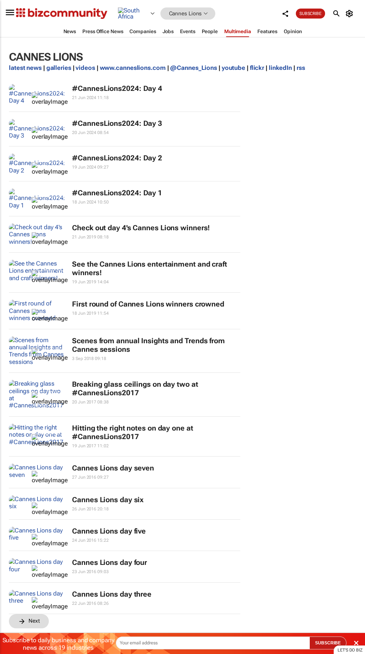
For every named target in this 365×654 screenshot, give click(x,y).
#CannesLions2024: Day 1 (117, 193)
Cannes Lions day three (111, 594)
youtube (233, 67)
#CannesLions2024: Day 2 (117, 158)
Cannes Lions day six (108, 499)
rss (301, 67)
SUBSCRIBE (328, 642)
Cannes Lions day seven (113, 468)
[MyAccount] (350, 13)
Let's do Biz (350, 650)
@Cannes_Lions (193, 67)
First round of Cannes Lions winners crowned (148, 304)
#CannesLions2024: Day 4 (117, 88)
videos (85, 67)
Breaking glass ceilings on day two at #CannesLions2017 (135, 388)
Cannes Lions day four (109, 562)
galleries (58, 67)
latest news (26, 67)
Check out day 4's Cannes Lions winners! (141, 227)
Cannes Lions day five (109, 531)
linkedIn (281, 67)
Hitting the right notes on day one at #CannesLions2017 (132, 432)
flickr (257, 67)
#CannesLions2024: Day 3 (117, 123)
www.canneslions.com (133, 67)
